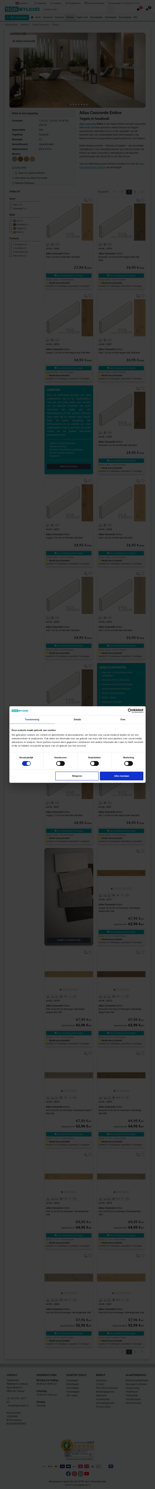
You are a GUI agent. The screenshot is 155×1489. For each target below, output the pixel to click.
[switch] (60, 763)
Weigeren (77, 776)
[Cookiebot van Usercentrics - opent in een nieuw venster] (130, 710)
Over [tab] (122, 719)
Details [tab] (77, 719)
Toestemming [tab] (32, 719)
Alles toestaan (121, 776)
